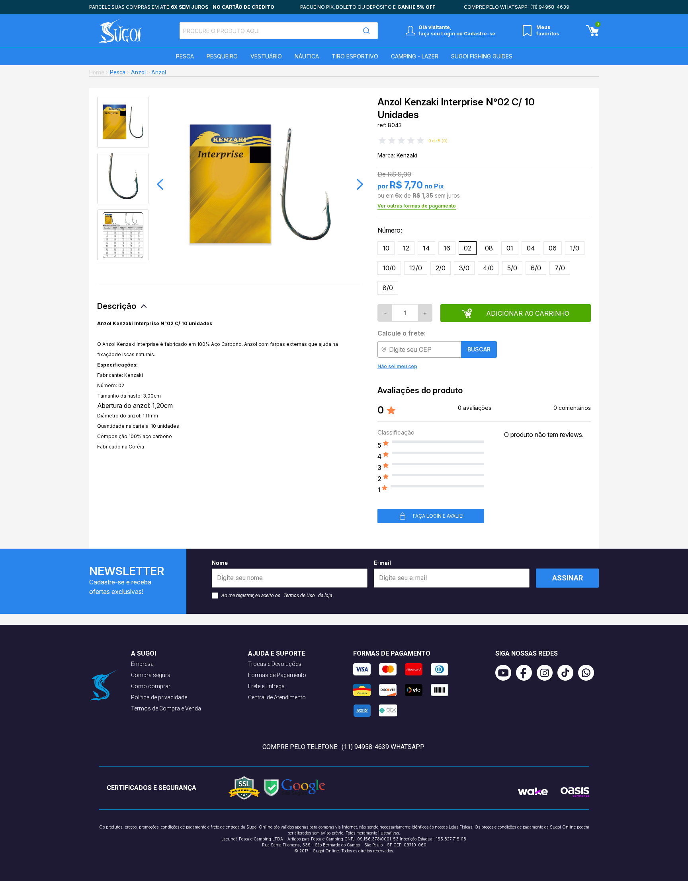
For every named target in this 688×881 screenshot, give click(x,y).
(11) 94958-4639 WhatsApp (383, 747)
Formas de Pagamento (277, 675)
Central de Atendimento (277, 697)
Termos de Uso (299, 595)
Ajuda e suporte (276, 653)
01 (509, 248)
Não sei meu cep (397, 366)
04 (531, 248)
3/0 (464, 268)
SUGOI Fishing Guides (481, 56)
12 (406, 248)
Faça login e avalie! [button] (438, 516)
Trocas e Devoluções (274, 664)
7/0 (560, 268)
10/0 (389, 268)
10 (386, 248)
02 (467, 248)
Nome (220, 563)
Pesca (185, 56)
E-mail (382, 563)
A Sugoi (143, 653)
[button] (160, 184)
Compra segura (150, 675)
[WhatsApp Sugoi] (588, 673)
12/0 (415, 268)
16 (447, 248)
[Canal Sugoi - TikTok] (567, 673)
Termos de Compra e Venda (166, 708)
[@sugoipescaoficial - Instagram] (547, 673)
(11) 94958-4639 (549, 7)
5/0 (512, 268)
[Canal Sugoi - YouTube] (505, 673)
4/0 (488, 268)
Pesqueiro (222, 56)
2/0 (441, 268)
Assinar (567, 578)
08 (489, 248)
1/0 (574, 248)
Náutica (307, 56)
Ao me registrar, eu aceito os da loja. (277, 595)
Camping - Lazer (414, 56)
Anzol (138, 72)
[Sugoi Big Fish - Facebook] (526, 673)
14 (426, 248)
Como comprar (150, 686)
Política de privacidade (159, 697)
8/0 (388, 288)
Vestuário (266, 56)
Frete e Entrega (266, 686)
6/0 (536, 268)
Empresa (142, 664)
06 (553, 248)
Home (96, 72)
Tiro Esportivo (355, 56)
